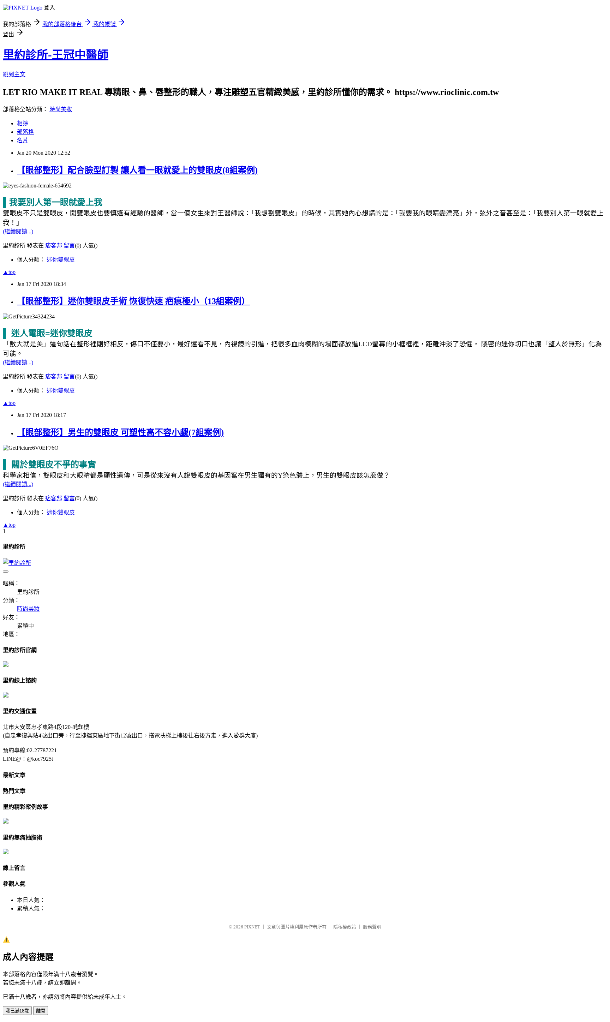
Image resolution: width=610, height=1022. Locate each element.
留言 (69, 246)
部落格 (25, 132)
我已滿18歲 (17, 1011)
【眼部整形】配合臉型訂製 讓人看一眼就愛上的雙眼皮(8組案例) (137, 170)
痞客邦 (53, 246)
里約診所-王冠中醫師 (55, 54)
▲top (9, 272)
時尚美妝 (60, 109)
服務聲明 (372, 927)
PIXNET (252, 927)
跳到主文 (14, 74)
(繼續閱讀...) (18, 231)
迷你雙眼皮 (61, 260)
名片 (22, 140)
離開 (40, 1011)
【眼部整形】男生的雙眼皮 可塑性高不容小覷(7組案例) (120, 432)
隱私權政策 (344, 927)
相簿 (22, 123)
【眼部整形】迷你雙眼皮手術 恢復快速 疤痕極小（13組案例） (133, 301)
